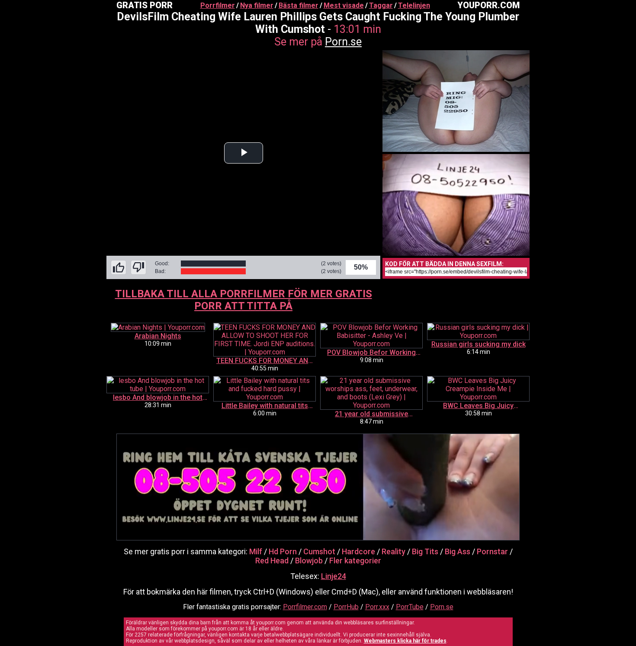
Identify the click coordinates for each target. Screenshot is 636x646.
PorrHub (346, 607)
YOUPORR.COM (488, 5)
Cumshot (319, 551)
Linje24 (333, 576)
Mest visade (344, 5)
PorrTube (410, 607)
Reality (393, 551)
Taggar (381, 5)
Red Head (272, 560)
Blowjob (309, 560)
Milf (255, 551)
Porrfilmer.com (305, 607)
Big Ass (457, 551)
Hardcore (358, 551)
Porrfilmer (217, 5)
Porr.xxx (377, 607)
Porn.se (343, 41)
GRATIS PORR (144, 5)
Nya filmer (256, 5)
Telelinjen (414, 5)
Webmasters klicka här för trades (405, 641)
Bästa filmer (298, 5)
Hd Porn (283, 551)
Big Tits (425, 551)
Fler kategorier (355, 560)
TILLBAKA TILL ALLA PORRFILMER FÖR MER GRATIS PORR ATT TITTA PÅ (243, 300)
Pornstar (492, 551)
